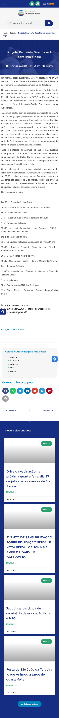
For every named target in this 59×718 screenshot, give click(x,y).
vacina (13, 371)
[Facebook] (32, 3)
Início (5, 33)
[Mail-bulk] (37, 3)
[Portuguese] (48, 3)
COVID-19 (14, 360)
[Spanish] (52, 3)
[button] (3, 4)
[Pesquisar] (49, 23)
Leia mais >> (11, 492)
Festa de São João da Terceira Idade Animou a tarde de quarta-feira (29, 674)
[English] (45, 3)
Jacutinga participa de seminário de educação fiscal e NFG (28, 613)
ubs (12, 367)
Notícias (12, 33)
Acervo (49, 66)
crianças (14, 364)
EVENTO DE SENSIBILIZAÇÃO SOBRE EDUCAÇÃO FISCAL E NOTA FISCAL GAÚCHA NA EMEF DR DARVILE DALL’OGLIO (29, 547)
